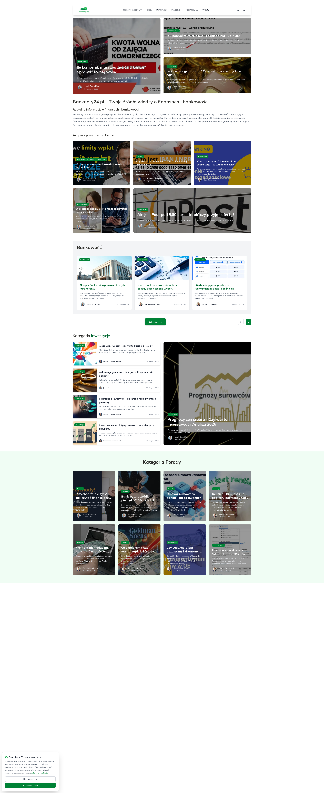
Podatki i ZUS (192, 9)
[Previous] (241, 322)
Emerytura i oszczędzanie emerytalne (91, 159)
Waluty (205, 9)
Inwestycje (176, 9)
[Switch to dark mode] (244, 9)
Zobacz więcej (155, 322)
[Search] (238, 9)
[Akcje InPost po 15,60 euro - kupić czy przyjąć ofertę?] (192, 210)
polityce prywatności (39, 773)
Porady (149, 9)
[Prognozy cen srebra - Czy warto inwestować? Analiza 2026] (207, 393)
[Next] (248, 322)
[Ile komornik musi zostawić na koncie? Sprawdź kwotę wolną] (116, 56)
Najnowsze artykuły (132, 9)
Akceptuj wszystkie (30, 785)
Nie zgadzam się (30, 779)
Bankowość (161, 9)
